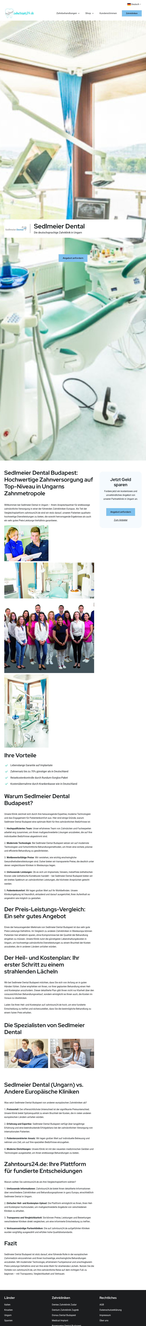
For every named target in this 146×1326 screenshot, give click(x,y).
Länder (9, 1298)
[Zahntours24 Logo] (19, 9)
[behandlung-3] (26, 1040)
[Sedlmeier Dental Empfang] (72, 1040)
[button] (6, 1054)
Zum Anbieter (120, 520)
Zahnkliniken (61, 1298)
